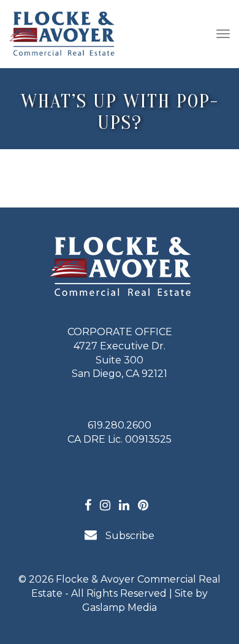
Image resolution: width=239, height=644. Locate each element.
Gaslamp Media (119, 607)
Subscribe (128, 535)
